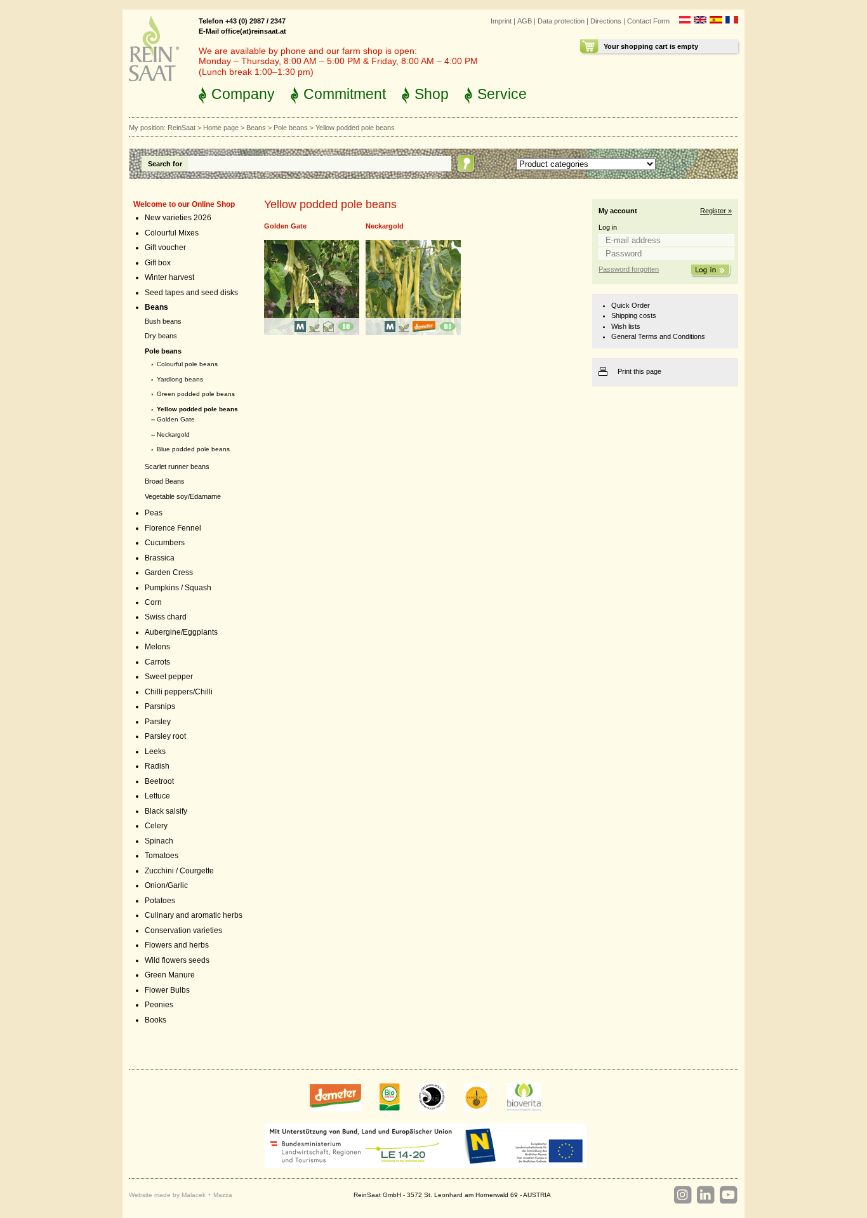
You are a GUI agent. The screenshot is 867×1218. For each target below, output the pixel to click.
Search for (165, 164)
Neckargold (173, 434)
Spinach (159, 841)
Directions (605, 21)
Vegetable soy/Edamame (183, 496)
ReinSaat (181, 127)
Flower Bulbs (167, 990)
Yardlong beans (180, 379)
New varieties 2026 (178, 217)
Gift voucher (165, 247)
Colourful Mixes (172, 232)
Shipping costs (633, 315)
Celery (156, 825)
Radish (157, 766)
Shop (431, 94)
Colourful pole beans (187, 364)
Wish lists (625, 326)
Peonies (159, 1004)
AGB (524, 21)
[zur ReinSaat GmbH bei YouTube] (728, 1195)
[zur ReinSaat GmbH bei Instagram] (682, 1195)
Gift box (158, 262)
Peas (153, 512)
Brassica (160, 557)
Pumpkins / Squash (178, 587)
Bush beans (163, 321)
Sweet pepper (169, 676)
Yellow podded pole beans (197, 409)
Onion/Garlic (166, 885)
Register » (716, 211)
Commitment (344, 94)
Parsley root (165, 736)
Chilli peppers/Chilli (179, 691)
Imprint (501, 21)
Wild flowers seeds (177, 960)
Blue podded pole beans (193, 449)
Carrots (157, 662)
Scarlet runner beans (177, 466)
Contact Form (648, 21)
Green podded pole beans (196, 393)
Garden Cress (169, 572)
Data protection (561, 21)
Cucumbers (165, 542)
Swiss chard (166, 616)
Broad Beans (165, 481)
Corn (153, 602)
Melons (157, 646)
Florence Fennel (173, 528)
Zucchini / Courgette (179, 870)
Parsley (158, 721)
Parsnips (160, 706)
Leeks (155, 751)
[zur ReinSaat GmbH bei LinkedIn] (705, 1195)
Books (155, 1020)
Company (243, 94)
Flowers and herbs (177, 945)
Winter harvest (169, 277)
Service (502, 94)
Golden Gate (176, 419)
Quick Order (630, 305)
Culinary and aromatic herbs (193, 915)
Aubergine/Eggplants (181, 632)
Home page (221, 127)
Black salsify (166, 811)
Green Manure (170, 974)
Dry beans (161, 336)
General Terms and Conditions (658, 336)
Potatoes (160, 900)
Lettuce (157, 795)
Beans (256, 127)
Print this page (639, 371)
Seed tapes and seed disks (191, 292)
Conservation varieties (183, 930)
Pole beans (291, 127)
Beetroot (159, 781)
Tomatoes (161, 855)
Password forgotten (629, 269)
